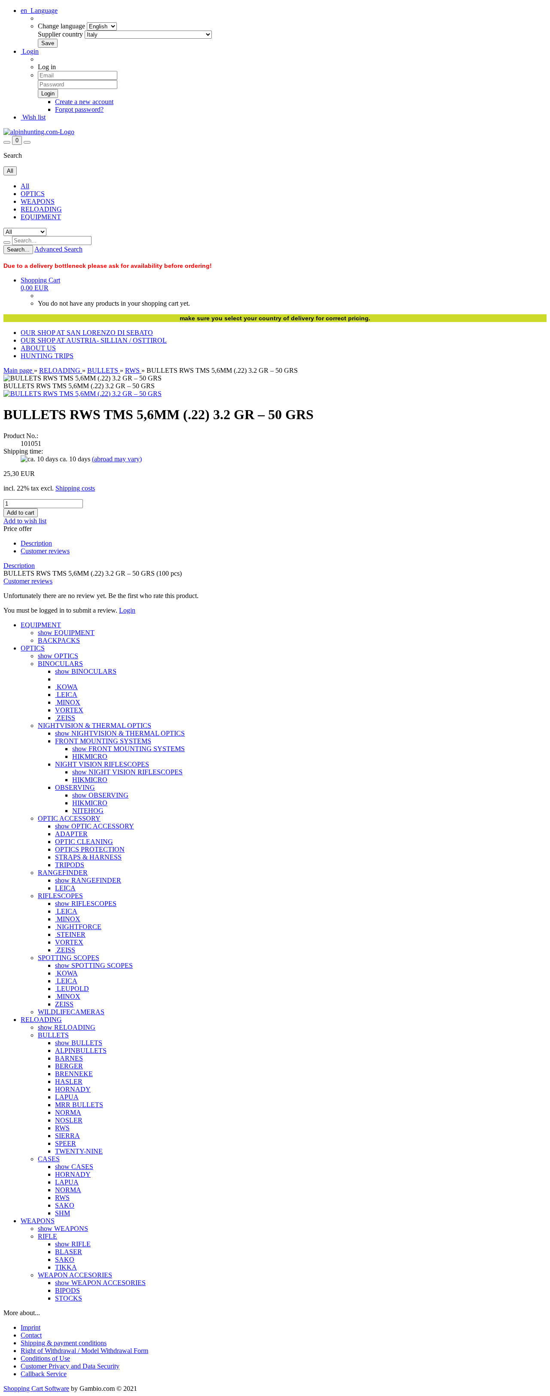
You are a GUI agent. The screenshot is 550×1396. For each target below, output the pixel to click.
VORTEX (69, 710)
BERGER (69, 1066)
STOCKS (68, 1298)
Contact (31, 1335)
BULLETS (53, 1035)
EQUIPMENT (41, 217)
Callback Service (44, 1374)
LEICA (66, 694)
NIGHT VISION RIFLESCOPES (102, 764)
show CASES (74, 1166)
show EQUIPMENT (66, 632)
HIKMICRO (89, 756)
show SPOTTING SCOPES (94, 965)
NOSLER (68, 1120)
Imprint (30, 1327)
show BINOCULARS (85, 671)
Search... (18, 249)
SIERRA (67, 1135)
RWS (62, 1128)
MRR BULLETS (79, 1104)
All (25, 186)
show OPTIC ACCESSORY (94, 826)
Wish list (33, 117)
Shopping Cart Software (36, 1388)
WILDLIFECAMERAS (71, 1012)
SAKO (64, 1205)
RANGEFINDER (63, 872)
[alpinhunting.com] (38, 131)
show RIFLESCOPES (85, 903)
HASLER (68, 1081)
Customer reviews (45, 551)
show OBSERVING (100, 795)
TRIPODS (69, 864)
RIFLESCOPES (60, 895)
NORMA (68, 1112)
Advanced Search (58, 249)
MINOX (67, 702)
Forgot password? (79, 109)
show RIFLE (73, 1244)
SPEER (65, 1143)
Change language (61, 26)
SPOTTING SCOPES (68, 957)
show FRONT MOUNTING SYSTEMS (128, 748)
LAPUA (67, 1097)
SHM (62, 1213)
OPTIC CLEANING (84, 841)
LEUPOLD (72, 988)
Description (36, 543)
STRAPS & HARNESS (88, 857)
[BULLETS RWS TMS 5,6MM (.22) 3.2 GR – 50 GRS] (82, 393)
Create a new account (84, 101)
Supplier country (60, 34)
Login (30, 51)
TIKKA (66, 1267)
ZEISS (65, 717)
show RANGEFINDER (88, 880)
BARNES (69, 1058)
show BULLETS (78, 1042)
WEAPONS (38, 201)
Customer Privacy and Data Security (70, 1366)
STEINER (70, 934)
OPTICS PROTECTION (90, 849)
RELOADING (41, 209)
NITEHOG (88, 810)
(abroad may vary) (117, 459)
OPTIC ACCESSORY (69, 818)
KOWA (66, 686)
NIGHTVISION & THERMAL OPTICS (94, 725)
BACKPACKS (59, 640)
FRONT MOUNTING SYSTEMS (103, 741)
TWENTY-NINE (79, 1151)
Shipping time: (23, 451)
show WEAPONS (63, 1228)
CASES (49, 1159)
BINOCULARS (60, 663)
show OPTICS (58, 656)
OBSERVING (75, 787)
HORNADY (73, 1089)
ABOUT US (38, 348)
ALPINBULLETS (81, 1050)
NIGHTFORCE (78, 926)
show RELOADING (66, 1027)
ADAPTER (71, 834)
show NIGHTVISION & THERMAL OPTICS (120, 733)
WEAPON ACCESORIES (75, 1275)
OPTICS (33, 193)
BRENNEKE (74, 1073)
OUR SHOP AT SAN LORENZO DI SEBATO (87, 332)
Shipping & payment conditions (64, 1343)
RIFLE (47, 1236)
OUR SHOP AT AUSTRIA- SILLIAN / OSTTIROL (94, 340)
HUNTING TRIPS (47, 355)
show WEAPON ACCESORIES (100, 1282)
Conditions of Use (45, 1358)
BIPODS (67, 1290)
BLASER (68, 1251)
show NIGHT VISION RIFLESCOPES (127, 772)
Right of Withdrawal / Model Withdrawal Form (84, 1350)
